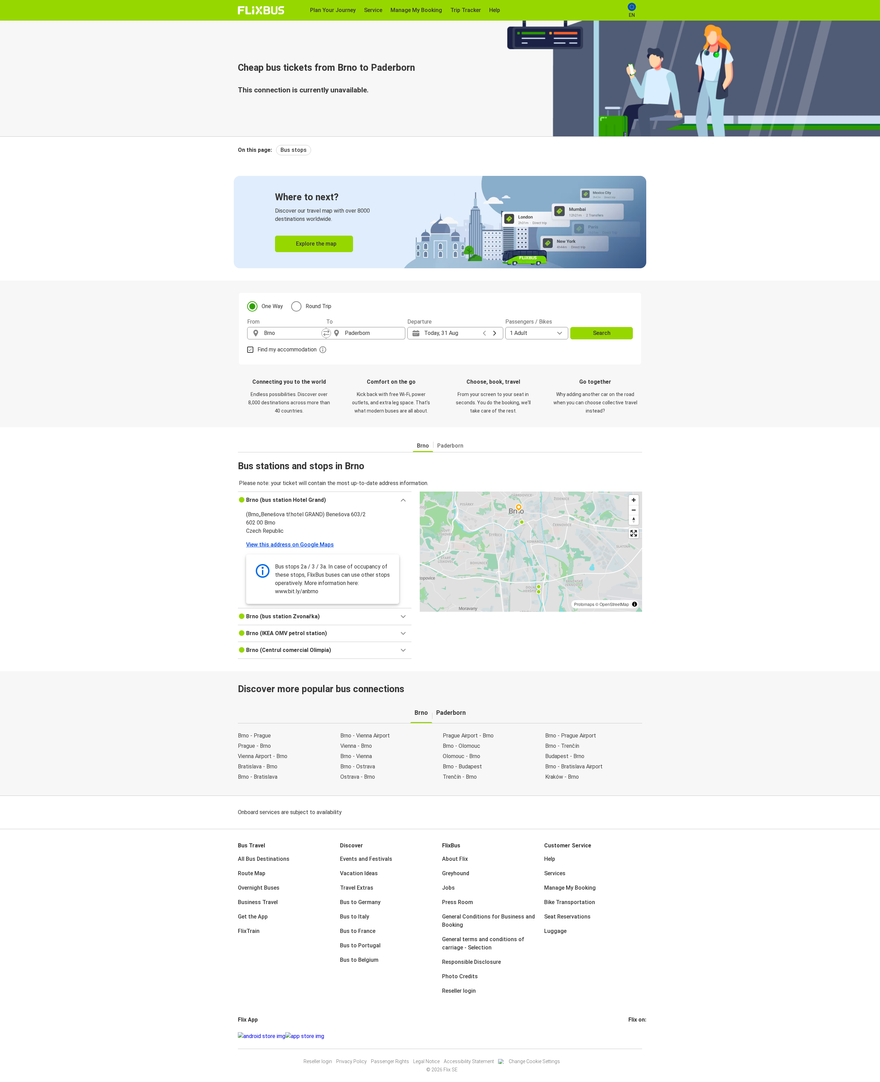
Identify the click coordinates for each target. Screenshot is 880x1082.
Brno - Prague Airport (570, 735)
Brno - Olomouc (461, 746)
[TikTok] (640, 1036)
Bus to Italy (354, 916)
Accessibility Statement (469, 1061)
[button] (324, 500)
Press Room (457, 902)
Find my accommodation (287, 349)
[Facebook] (629, 1036)
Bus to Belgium (359, 960)
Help (549, 859)
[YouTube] (633, 1036)
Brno (423, 445)
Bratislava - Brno (257, 766)
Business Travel (258, 902)
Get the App (253, 916)
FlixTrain (249, 931)
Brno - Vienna (356, 756)
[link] (440, 222)
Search (601, 333)
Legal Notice (426, 1061)
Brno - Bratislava (257, 777)
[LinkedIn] (636, 1036)
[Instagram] (631, 1036)
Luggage (555, 931)
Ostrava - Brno (357, 777)
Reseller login (459, 991)
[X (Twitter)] (638, 1036)
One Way (272, 306)
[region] (531, 552)
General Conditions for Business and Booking (488, 920)
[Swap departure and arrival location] (326, 333)
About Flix (455, 859)
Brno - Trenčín (562, 746)
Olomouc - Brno (461, 756)
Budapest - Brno (564, 756)
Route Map (251, 873)
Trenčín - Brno (460, 777)
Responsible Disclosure (471, 962)
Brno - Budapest (462, 766)
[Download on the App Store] (304, 1036)
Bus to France (357, 931)
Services (554, 873)
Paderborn (450, 445)
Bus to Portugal (360, 945)
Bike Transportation (569, 902)
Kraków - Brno (562, 777)
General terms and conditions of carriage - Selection (483, 943)
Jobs (448, 887)
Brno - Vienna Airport (365, 735)
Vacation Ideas (359, 873)
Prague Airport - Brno (468, 735)
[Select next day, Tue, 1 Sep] (495, 333)
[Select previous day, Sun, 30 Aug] (484, 333)
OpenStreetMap (614, 604)
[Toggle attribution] (634, 604)
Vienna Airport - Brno (262, 756)
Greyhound (455, 873)
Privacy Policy (351, 1061)
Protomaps (584, 604)
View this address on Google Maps (290, 544)
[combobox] (293, 333)
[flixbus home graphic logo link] (261, 10)
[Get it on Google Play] (261, 1036)
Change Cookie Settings (534, 1061)
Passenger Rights (390, 1061)
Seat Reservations (567, 916)
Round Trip (318, 306)
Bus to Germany (360, 902)
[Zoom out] (634, 510)
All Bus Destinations (263, 859)
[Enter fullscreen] (634, 533)
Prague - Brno (254, 746)
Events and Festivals (366, 859)
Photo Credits (460, 976)
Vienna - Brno (356, 746)
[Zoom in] (634, 500)
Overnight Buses (258, 887)
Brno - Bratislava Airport (574, 766)
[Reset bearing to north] (634, 520)
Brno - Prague (254, 735)
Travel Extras (356, 887)
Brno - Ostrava (357, 766)
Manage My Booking (570, 887)
